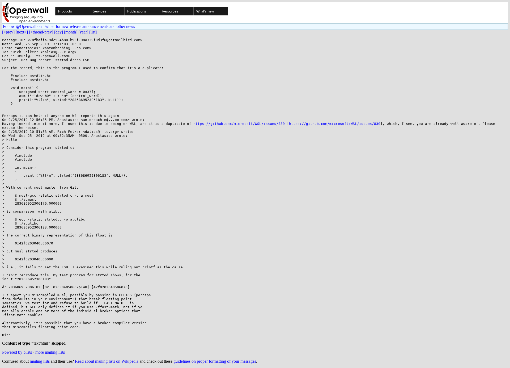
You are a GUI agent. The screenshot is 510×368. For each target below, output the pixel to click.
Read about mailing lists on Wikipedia (106, 361)
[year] (83, 32)
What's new (205, 11)
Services (99, 11)
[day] (58, 32)
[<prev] (8, 32)
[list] (93, 32)
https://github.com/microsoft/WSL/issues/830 (239, 124)
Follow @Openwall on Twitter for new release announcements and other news (69, 26)
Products (65, 11)
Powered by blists (17, 352)
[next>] (22, 32)
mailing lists (40, 361)
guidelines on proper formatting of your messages (214, 361)
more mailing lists (50, 352)
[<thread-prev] (41, 32)
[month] (70, 32)
